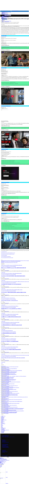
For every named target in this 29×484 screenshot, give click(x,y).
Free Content (5, 16)
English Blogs (2, 417)
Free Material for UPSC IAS (4, 260)
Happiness (2, 418)
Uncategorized (2, 429)
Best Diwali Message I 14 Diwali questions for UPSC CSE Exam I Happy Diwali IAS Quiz (11, 399)
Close (2, 363)
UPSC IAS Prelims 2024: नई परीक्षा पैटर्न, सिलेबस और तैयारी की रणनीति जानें (11, 349)
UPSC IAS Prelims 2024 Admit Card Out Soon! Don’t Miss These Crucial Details (13, 357)
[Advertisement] (14, 5)
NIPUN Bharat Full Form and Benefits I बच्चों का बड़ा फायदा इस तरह (8, 372)
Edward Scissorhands (5, 182)
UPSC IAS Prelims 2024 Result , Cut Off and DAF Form (9, 300)
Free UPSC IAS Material (4, 255)
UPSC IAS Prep (11, 266)
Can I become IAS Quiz (4, 251)
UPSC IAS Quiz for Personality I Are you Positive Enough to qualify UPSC (9, 366)
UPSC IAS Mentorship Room (5, 14)
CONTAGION (3, 213)
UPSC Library (2, 431)
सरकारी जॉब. (14, 266)
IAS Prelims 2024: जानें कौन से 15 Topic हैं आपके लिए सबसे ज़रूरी (9, 341)
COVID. (2, 416)
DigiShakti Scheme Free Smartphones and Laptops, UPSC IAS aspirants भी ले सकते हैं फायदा (11, 370)
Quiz (1, 424)
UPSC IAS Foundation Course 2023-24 (6, 15)
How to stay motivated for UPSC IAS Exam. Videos (7, 257)
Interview (2, 420)
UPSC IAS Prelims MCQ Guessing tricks (6, 256)
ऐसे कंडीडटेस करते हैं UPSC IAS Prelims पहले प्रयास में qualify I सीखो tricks (11, 308)
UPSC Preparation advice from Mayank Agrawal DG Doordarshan (8, 389)
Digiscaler (9, 456)
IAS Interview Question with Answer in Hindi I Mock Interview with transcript (10, 387)
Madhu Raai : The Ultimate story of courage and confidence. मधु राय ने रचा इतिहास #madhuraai (11, 401)
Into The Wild (3, 35)
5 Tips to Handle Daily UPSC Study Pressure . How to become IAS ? (9, 405)
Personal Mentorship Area (3, 461)
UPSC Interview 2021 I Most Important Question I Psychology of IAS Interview (10, 393)
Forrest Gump (3, 67)
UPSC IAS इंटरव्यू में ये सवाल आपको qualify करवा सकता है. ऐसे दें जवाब (8, 374)
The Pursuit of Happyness (6, 105)
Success (2, 427)
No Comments (7, 367)
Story (1, 426)
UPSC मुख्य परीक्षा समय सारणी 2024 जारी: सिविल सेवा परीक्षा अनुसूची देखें (8, 412)
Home (2, 16)
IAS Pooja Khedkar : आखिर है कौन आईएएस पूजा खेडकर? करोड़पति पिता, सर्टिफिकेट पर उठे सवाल (13, 292)
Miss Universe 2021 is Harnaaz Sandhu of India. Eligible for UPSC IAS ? (9, 385)
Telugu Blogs (2, 428)
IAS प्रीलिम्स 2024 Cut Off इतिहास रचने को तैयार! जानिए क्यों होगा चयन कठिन (11, 316)
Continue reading (3, 272)
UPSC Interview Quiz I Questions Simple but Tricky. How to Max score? (9, 391)
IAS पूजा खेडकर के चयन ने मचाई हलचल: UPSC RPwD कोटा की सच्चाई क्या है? (11, 284)
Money (2, 422)
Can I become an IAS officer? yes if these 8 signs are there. (7, 383)
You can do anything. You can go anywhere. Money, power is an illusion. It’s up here (10, 46)
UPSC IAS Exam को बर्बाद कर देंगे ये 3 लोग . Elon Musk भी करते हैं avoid (9, 368)
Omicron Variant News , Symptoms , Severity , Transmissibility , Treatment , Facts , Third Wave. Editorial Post (13, 376)
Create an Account (5, 12)
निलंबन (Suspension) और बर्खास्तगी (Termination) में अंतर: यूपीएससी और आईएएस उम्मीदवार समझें (13, 267)
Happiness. (2, 419)
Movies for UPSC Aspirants (11, 260)
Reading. (2, 425)
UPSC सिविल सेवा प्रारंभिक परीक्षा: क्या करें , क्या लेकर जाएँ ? (8, 333)
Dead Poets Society (4, 149)
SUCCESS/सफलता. (6, 266)
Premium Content (3, 423)
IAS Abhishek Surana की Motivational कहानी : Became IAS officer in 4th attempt (10, 403)
